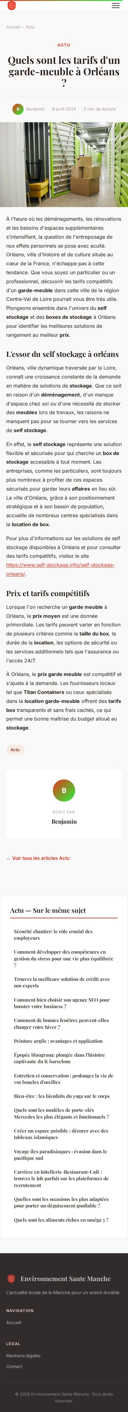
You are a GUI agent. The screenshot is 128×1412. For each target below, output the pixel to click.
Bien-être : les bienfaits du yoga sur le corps (62, 1096)
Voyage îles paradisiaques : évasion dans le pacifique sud (60, 1154)
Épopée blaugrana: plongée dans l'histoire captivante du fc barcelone (59, 1058)
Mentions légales (23, 1355)
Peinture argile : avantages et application (58, 1041)
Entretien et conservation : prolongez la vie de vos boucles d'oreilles (63, 1078)
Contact (14, 1366)
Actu (30, 26)
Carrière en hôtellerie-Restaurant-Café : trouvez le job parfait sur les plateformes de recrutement (61, 1178)
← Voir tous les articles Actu (38, 858)
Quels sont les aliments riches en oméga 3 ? (61, 1220)
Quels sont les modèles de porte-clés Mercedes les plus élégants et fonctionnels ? (61, 1113)
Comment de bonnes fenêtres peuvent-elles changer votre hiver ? (61, 1023)
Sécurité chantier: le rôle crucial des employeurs (53, 934)
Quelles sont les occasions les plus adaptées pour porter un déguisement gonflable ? (61, 1202)
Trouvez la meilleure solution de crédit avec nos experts (62, 982)
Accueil (13, 26)
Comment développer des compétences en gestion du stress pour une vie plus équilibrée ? (63, 958)
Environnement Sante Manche (66, 1278)
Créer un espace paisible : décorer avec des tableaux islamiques (61, 1134)
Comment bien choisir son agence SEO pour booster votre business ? (62, 1003)
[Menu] (115, 6)
